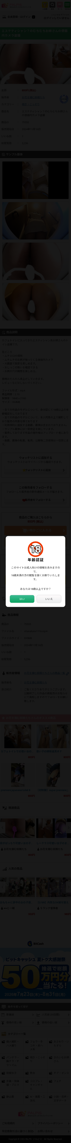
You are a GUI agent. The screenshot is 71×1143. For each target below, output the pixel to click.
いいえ (49, 598)
